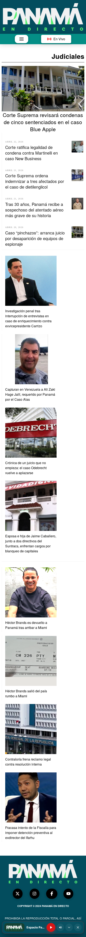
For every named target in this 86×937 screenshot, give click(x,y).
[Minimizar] (69, 927)
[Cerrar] (78, 927)
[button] (21, 39)
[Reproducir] (51, 927)
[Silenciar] (60, 927)
